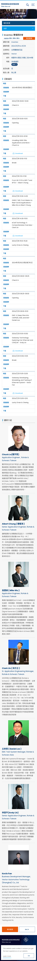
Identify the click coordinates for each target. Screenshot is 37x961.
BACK (27, 929)
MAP (14, 64)
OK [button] (29, 956)
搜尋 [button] (28, 5)
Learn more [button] (7, 956)
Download (19, 153)
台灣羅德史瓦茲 (10, 4)
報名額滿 (29, 38)
